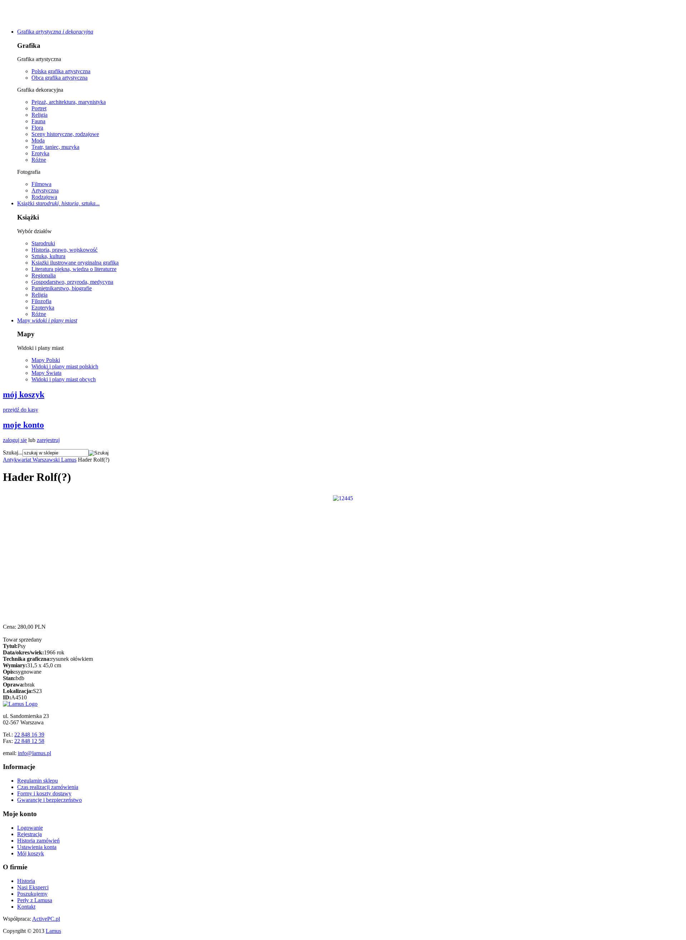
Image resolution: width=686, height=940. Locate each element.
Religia (39, 115)
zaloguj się (15, 440)
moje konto (23, 424)
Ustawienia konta (36, 847)
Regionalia (43, 275)
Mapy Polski (45, 360)
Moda (38, 140)
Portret (38, 108)
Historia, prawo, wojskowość (64, 250)
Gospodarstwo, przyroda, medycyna (72, 282)
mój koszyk (23, 394)
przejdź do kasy (20, 410)
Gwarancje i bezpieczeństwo (49, 800)
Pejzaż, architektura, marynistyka (68, 102)
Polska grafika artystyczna (60, 71)
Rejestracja (29, 834)
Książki (58, 203)
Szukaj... (13, 452)
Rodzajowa (44, 197)
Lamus (53, 931)
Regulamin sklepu (37, 781)
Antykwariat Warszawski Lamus (39, 460)
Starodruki (43, 243)
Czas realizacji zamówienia (47, 787)
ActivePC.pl (46, 919)
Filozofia (41, 301)
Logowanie (30, 828)
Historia (26, 881)
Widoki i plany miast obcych (63, 379)
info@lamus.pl (34, 753)
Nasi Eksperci (33, 887)
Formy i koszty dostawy (44, 793)
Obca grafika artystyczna (59, 78)
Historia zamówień (38, 841)
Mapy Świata (46, 373)
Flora (37, 128)
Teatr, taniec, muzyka (55, 147)
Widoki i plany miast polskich (64, 366)
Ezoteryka (42, 308)
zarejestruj (48, 440)
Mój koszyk (30, 853)
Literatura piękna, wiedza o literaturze (73, 269)
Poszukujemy (32, 894)
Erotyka (40, 153)
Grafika (55, 32)
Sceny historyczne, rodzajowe (65, 134)
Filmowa (41, 184)
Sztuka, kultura (48, 256)
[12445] (343, 497)
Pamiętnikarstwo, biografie (61, 288)
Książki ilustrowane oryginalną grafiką (75, 263)
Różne (38, 160)
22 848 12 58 (29, 741)
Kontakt (26, 907)
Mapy (47, 320)
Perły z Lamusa (34, 900)
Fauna (38, 121)
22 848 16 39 (29, 735)
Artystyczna (45, 190)
